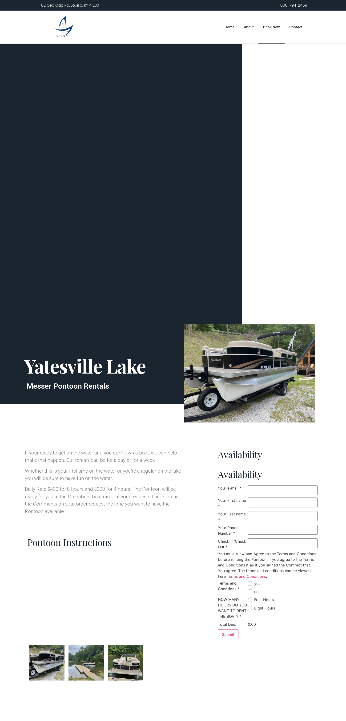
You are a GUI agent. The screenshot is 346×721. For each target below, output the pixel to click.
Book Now (271, 27)
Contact (295, 27)
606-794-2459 (293, 5)
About (249, 27)
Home (229, 27)
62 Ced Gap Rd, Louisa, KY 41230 (70, 5)
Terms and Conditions (246, 576)
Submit (228, 634)
